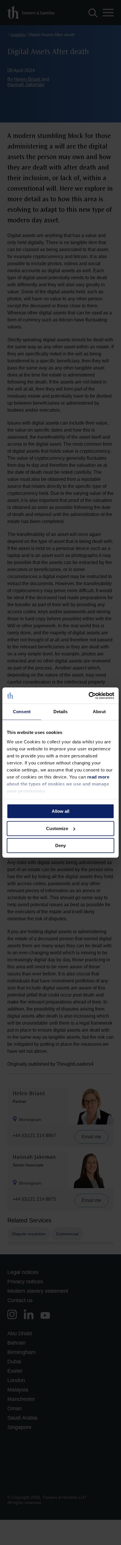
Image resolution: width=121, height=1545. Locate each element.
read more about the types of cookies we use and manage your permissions (58, 783)
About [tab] (99, 711)
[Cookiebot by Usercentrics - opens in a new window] (88, 695)
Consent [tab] (22, 711)
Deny (60, 845)
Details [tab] (60, 711)
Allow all (60, 811)
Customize (57, 828)
